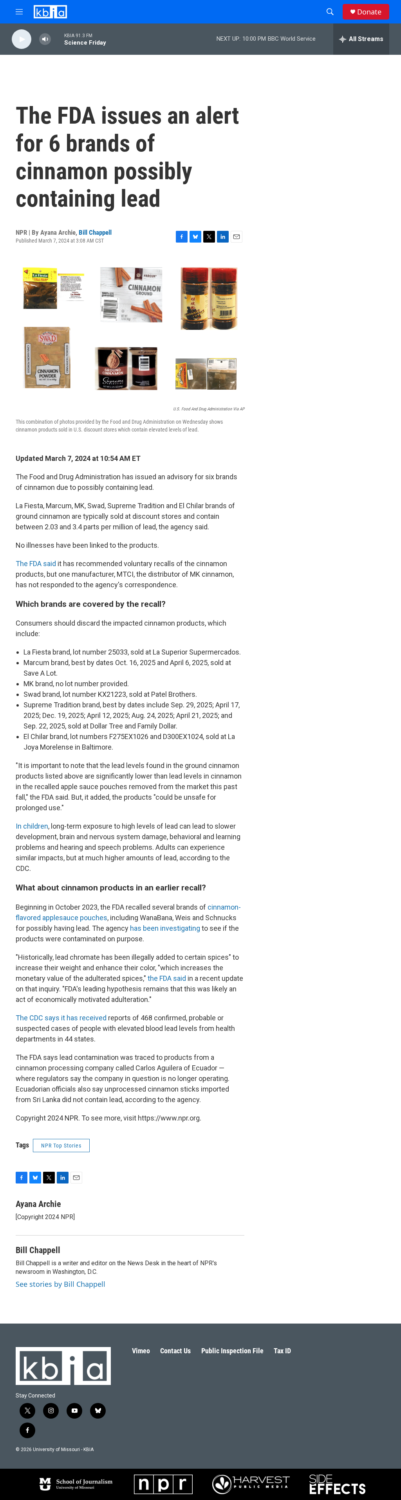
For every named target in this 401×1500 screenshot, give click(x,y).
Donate (369, 12)
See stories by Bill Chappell (60, 1284)
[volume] (45, 39)
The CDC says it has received (61, 1018)
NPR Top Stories (61, 1145)
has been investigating (166, 928)
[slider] (57, 39)
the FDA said (167, 978)
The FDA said (36, 563)
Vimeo (141, 1351)
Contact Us (175, 1351)
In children (32, 826)
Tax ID (282, 1351)
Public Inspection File (232, 1351)
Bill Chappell (95, 232)
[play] (21, 39)
